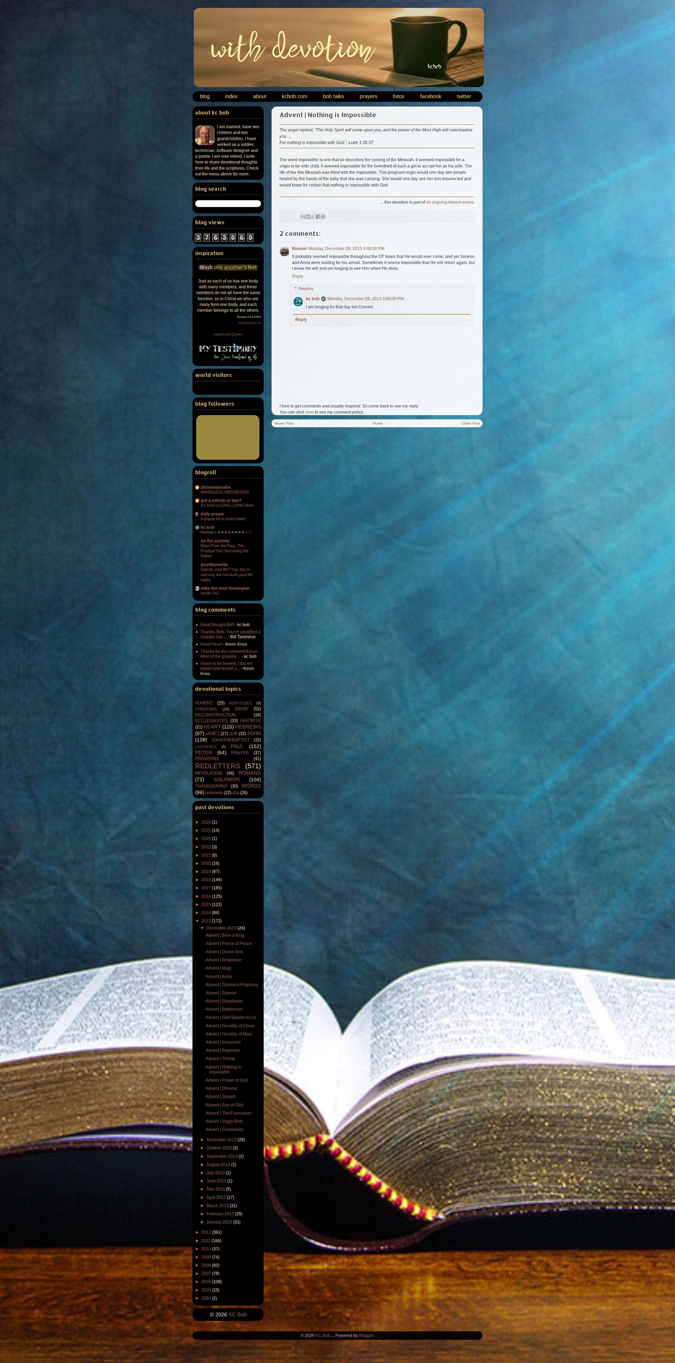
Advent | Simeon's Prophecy (232, 984)
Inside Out (209, 593)
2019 (206, 871)
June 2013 (216, 1181)
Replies (306, 288)
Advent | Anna (219, 976)
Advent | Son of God (224, 1105)
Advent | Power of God (227, 1080)
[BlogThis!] (308, 216)
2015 (206, 904)
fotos (398, 96)
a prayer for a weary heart (223, 518)
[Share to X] (313, 216)
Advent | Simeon (221, 993)
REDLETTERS (217, 766)
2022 (206, 847)
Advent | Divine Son (224, 951)
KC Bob (238, 1314)
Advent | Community (224, 1129)
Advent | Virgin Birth (224, 1121)
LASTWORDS (206, 747)
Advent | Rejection (223, 1050)
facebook (430, 96)
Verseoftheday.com (249, 322)
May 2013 (216, 1189)
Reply (297, 276)
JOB (233, 733)
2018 (206, 879)
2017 (206, 888)
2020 (206, 863)
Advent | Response (223, 960)
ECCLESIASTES (211, 720)
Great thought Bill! (217, 624)
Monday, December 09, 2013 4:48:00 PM (346, 248)
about (259, 96)
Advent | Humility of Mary (229, 1034)
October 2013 (219, 1148)
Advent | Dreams (221, 1088)
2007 (206, 1273)
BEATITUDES (240, 703)
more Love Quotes (228, 334)
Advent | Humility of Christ (230, 1026)
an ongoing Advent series (450, 202)
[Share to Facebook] (318, 216)
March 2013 (218, 1205)
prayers (368, 96)
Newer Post (283, 423)
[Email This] (303, 216)
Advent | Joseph (221, 1096)
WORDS (251, 786)
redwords (214, 792)
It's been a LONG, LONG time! (227, 505)
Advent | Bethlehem (224, 1009)
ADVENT (204, 703)
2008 (206, 1265)
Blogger (366, 1335)
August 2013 (218, 1164)
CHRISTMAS (206, 709)
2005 (206, 1290)
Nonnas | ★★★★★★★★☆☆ (226, 532)
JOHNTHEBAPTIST (230, 740)
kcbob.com (294, 96)
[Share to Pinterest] (323, 216)
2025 (206, 830)
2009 (206, 1257)
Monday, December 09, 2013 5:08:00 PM (365, 298)
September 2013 (222, 1156)
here (309, 412)
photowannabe (216, 487)
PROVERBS (207, 758)
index (231, 96)
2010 (206, 1249)
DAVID (241, 709)
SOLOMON (227, 779)
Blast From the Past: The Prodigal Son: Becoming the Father (224, 550)
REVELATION (208, 773)
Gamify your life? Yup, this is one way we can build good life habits (227, 574)
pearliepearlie (214, 564)
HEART (212, 727)
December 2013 (222, 928)
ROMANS (250, 773)
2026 (206, 822)
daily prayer (212, 514)
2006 (206, 1281)
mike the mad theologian (225, 588)
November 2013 (222, 1140)
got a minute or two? (221, 500)
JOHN (254, 733)
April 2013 (216, 1197)
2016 (206, 896)
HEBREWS (248, 727)
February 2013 (220, 1214)
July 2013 (216, 1172)
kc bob (313, 298)
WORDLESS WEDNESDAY (225, 492)
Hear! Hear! (211, 644)
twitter (464, 96)
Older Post (471, 423)
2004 (206, 1298)
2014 (206, 912)
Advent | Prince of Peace (229, 943)
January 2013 (219, 1222)
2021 (206, 855)
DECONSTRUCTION (215, 715)
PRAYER (240, 753)
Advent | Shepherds (224, 1001)
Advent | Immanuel (223, 1042)
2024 (206, 838)
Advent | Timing (220, 1058)
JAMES (212, 733)
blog (205, 96)
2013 (206, 921)
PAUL (237, 746)
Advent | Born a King (225, 935)
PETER (203, 752)
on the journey (215, 541)
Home (378, 423)
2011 (206, 1241)
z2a (235, 792)
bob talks (333, 96)
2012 (206, 1232)
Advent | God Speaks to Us (231, 1017)
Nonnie (299, 248)
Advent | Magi (218, 968)
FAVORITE (250, 720)
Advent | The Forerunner (228, 1113)
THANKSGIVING (211, 786)
